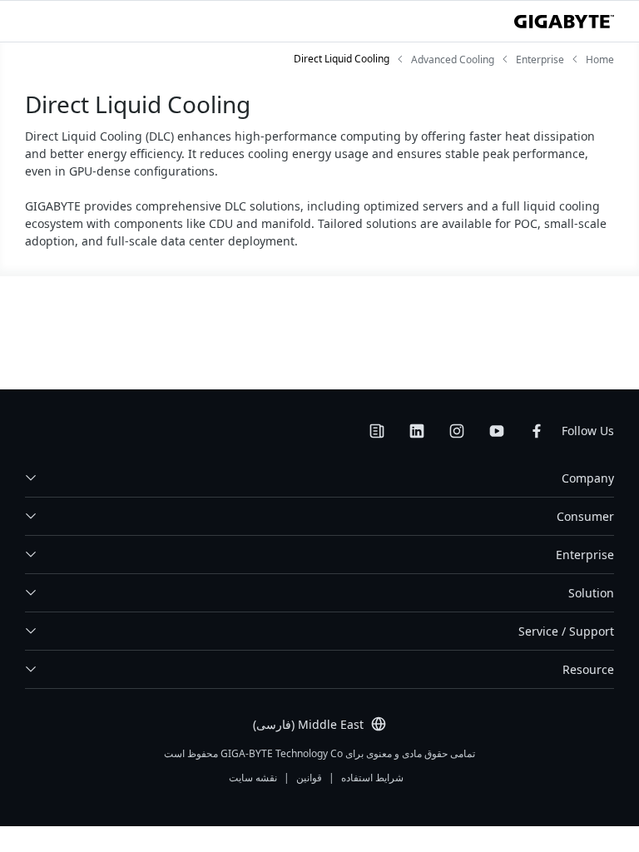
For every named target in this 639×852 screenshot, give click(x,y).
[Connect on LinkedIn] (417, 431)
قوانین (309, 777)
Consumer (585, 516)
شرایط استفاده (372, 777)
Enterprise (585, 554)
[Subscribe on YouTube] (497, 431)
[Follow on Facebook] (537, 431)
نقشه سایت (253, 777)
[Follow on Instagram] (457, 431)
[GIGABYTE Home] (564, 21)
